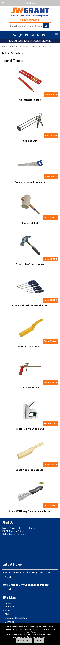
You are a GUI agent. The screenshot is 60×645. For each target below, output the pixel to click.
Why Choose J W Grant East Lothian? (25, 585)
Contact (9, 621)
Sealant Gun (30, 140)
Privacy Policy (30, 632)
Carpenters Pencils (30, 99)
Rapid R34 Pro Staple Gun (30, 428)
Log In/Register (28, 20)
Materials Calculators (16, 618)
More (7, 577)
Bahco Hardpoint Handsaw (30, 182)
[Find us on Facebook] (38, 35)
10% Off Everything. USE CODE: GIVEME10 (30, 41)
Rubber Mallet (30, 223)
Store (7, 610)
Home (8, 603)
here (44, 637)
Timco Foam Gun (30, 387)
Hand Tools (47, 46)
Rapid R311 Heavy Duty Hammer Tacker (30, 511)
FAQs (7, 614)
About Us (9, 606)
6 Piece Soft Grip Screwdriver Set (30, 305)
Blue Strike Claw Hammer (30, 264)
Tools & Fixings (30, 46)
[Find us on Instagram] (32, 35)
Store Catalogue (10, 46)
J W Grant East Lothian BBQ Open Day (26, 572)
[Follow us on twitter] (43, 35)
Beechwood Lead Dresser (30, 469)
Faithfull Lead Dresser (30, 346)
